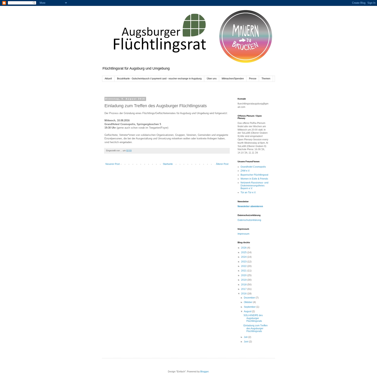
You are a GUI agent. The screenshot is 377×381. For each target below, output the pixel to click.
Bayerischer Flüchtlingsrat (254, 174)
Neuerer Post (112, 164)
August (248, 311)
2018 (244, 284)
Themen (266, 78)
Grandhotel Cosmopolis (253, 166)
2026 (244, 247)
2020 (244, 275)
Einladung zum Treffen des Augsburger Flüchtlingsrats (255, 328)
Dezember (250, 297)
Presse (252, 78)
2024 (244, 257)
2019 (244, 279)
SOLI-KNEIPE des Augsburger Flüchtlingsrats (253, 318)
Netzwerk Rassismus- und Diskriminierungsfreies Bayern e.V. (254, 185)
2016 (244, 293)
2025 (244, 252)
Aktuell (108, 78)
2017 (244, 289)
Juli (246, 337)
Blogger (204, 371)
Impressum (243, 233)
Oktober (248, 302)
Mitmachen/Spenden (233, 78)
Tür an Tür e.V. (248, 192)
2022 (244, 266)
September (250, 307)
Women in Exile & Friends (254, 178)
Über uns (212, 78)
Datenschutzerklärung (249, 220)
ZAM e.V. (245, 170)
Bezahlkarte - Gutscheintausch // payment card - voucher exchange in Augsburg (159, 78)
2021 (244, 270)
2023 (244, 261)
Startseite (168, 164)
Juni (246, 341)
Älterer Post (222, 164)
